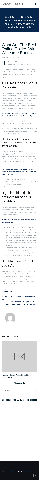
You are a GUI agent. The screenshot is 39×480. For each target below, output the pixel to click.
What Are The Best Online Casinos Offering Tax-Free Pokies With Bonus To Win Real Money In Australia (19, 171)
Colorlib (11, 471)
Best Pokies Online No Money (10, 169)
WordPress (27, 471)
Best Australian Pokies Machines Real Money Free (17, 113)
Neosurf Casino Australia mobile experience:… (15, 376)
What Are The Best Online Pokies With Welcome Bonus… (19, 48)
